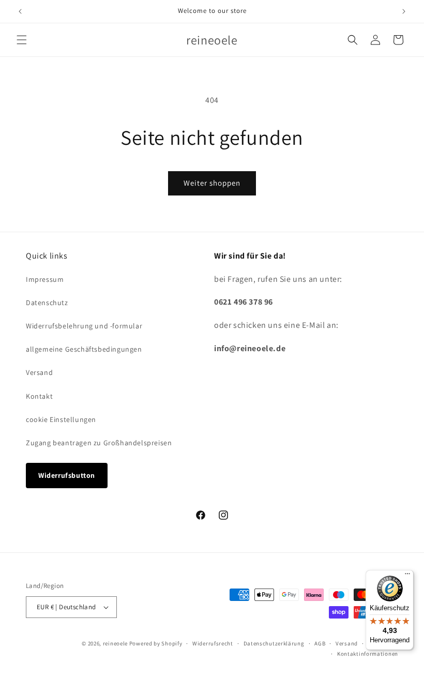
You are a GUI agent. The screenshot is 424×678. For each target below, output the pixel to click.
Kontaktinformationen (367, 653)
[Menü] (407, 576)
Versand (39, 372)
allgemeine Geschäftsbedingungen (84, 349)
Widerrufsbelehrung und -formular (84, 325)
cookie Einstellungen (61, 419)
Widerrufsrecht (212, 643)
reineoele (115, 643)
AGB (319, 643)
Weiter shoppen (212, 183)
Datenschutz (47, 302)
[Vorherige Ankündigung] (20, 11)
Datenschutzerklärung (274, 643)
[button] (21, 39)
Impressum (45, 279)
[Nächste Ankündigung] (403, 11)
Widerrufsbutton (66, 475)
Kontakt (39, 396)
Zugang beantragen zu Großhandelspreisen (99, 442)
